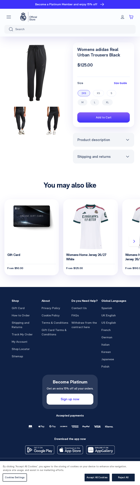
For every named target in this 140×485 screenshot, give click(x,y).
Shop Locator (21, 349)
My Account (19, 341)
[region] (70, 473)
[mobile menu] (8, 17)
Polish (105, 366)
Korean (106, 352)
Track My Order (22, 334)
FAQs (75, 315)
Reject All (123, 477)
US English (108, 322)
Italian (105, 344)
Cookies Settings (15, 477)
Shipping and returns (94, 156)
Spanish (106, 308)
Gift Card (18, 308)
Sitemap (17, 356)
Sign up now (70, 399)
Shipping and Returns (20, 325)
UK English (108, 315)
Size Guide (120, 83)
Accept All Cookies (97, 477)
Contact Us (79, 308)
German (106, 337)
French (106, 330)
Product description (93, 140)
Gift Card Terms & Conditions (54, 332)
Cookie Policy (51, 315)
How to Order (21, 315)
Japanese (107, 359)
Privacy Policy (51, 308)
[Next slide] (134, 241)
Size (80, 83)
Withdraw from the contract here (84, 325)
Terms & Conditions (55, 322)
